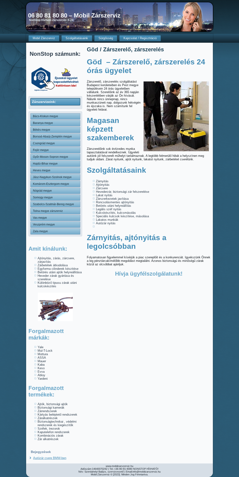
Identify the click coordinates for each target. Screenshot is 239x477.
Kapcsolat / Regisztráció (140, 38)
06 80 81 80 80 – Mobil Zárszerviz (74, 15)
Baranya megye (43, 123)
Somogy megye (43, 197)
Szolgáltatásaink (77, 38)
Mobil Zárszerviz (44, 38)
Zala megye (40, 231)
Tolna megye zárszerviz (48, 211)
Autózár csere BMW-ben (49, 458)
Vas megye (40, 217)
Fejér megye (41, 150)
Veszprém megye (44, 224)
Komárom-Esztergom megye (51, 184)
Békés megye (41, 129)
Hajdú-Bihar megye (45, 163)
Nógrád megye (42, 190)
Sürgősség (105, 38)
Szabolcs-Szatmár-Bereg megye (53, 204)
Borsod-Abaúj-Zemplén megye (52, 136)
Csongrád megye (44, 143)
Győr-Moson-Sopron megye (50, 156)
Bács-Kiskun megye (45, 116)
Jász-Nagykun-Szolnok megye (52, 177)
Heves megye (41, 170)
